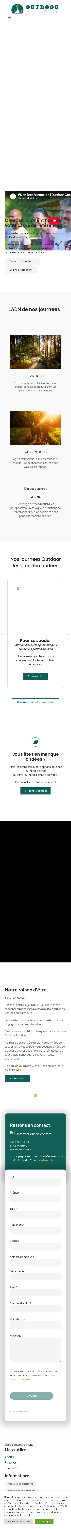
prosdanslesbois (46, 1160)
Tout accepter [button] (44, 1521)
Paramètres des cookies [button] (18, 1521)
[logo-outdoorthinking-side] (35, 4)
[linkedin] (35, 1095)
